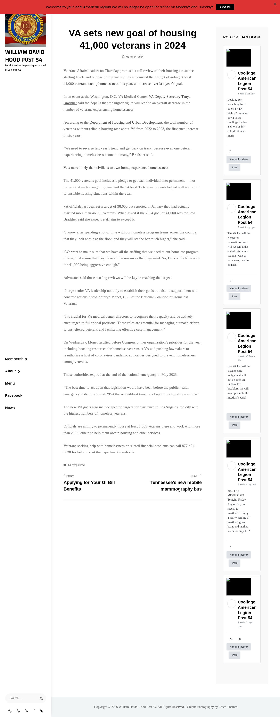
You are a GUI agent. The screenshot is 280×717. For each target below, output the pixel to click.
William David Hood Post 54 (24, 55)
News (10, 408)
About (10, 371)
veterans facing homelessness (96, 84)
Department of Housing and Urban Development (126, 122)
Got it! (225, 7)
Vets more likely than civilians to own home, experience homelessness (116, 167)
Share (234, 167)
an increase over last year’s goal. (158, 84)
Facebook (13, 395)
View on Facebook (239, 159)
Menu (10, 383)
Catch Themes (228, 707)
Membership (16, 359)
